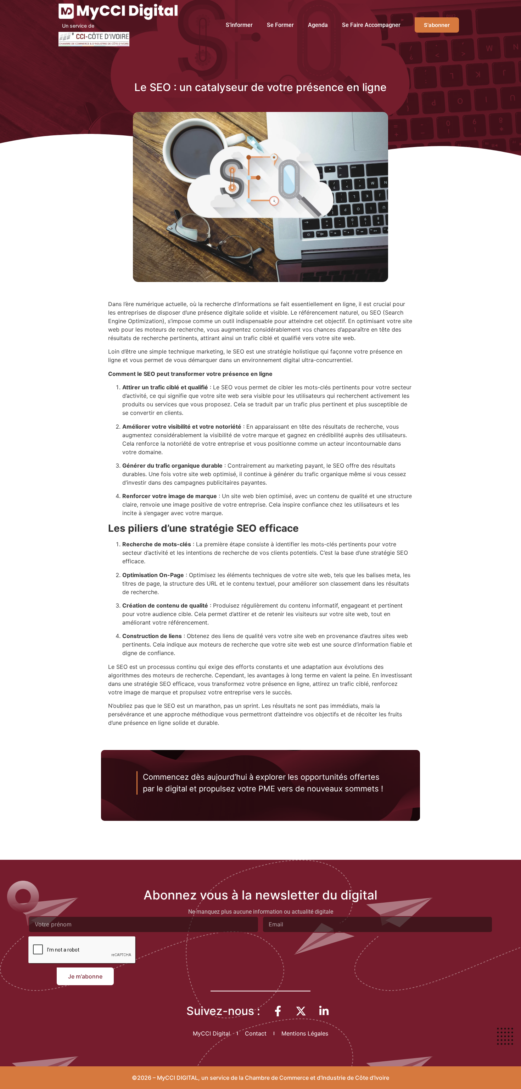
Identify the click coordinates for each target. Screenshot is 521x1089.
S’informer (239, 25)
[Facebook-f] (277, 1011)
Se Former (280, 25)
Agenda (318, 25)
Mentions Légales (304, 1033)
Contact (256, 1033)
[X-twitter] (301, 1011)
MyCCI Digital (211, 1033)
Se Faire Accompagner (371, 25)
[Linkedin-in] (324, 1011)
